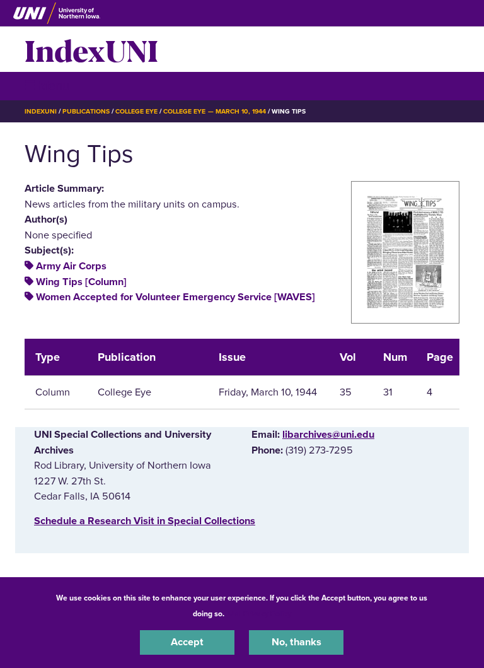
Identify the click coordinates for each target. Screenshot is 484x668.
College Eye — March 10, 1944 (214, 111)
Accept (187, 642)
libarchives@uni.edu (328, 434)
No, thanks (296, 642)
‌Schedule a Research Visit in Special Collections (144, 521)
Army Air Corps (71, 266)
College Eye (136, 111)
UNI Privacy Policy (259, 613)
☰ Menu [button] (47, 85)
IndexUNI (91, 49)
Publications (85, 111)
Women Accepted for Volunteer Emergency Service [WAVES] (175, 297)
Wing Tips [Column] (81, 282)
